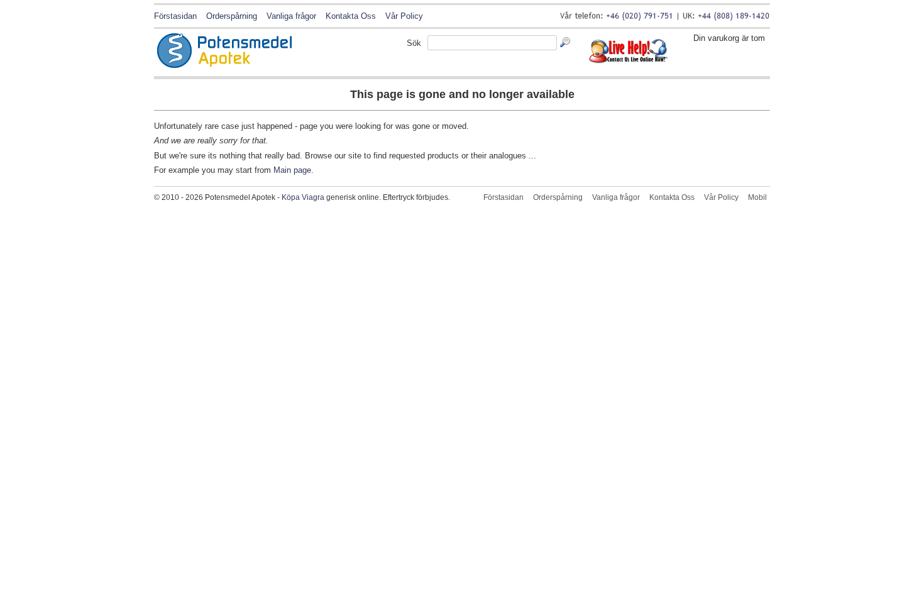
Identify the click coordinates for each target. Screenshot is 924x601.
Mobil (757, 197)
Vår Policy (404, 16)
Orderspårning (231, 16)
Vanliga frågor (291, 16)
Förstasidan (175, 16)
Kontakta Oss (351, 16)
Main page (292, 170)
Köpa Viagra (303, 197)
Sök (414, 43)
